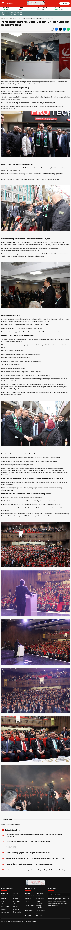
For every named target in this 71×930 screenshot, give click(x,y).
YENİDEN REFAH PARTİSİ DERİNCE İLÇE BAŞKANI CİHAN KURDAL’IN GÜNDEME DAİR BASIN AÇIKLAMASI (34, 836)
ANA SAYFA (4, 893)
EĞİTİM (3, 904)
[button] (6, 13)
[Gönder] (68, 894)
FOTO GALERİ (5, 912)
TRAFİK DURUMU (40, 910)
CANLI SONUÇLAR (30, 896)
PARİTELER (39, 916)
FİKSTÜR (38, 896)
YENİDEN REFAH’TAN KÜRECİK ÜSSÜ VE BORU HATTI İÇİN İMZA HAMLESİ (28, 841)
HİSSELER (27, 901)
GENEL (3, 896)
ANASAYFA (3, 18)
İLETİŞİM (38, 913)
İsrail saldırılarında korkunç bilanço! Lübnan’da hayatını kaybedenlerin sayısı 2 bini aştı (36, 870)
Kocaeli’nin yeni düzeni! (19, 15)
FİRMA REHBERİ (29, 899)
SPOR (2, 901)
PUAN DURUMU (29, 910)
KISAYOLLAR (30, 889)
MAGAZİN (15, 907)
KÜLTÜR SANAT (5, 907)
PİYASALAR (28, 916)
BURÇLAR (27, 893)
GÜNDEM (15, 893)
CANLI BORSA (39, 893)
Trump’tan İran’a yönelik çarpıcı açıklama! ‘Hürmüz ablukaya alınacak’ (30, 864)
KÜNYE (26, 913)
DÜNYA (15, 896)
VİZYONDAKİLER (17, 912)
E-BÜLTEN (52, 889)
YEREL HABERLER (11, 18)
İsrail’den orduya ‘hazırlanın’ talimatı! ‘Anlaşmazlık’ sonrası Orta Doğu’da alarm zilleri (35, 858)
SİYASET (3, 899)
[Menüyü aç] (3, 3)
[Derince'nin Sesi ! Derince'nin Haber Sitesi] (36, 3)
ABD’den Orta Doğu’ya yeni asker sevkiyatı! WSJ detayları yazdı (28, 853)
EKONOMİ (15, 899)
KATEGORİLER (7, 889)
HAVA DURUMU (40, 899)
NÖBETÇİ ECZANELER (39, 907)
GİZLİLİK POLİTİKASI (39, 902)
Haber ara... (10, 3)
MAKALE (3, 909)
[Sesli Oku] (52, 29)
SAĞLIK (14, 904)
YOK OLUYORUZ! (11, 847)
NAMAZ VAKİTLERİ (29, 906)
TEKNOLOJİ (16, 909)
